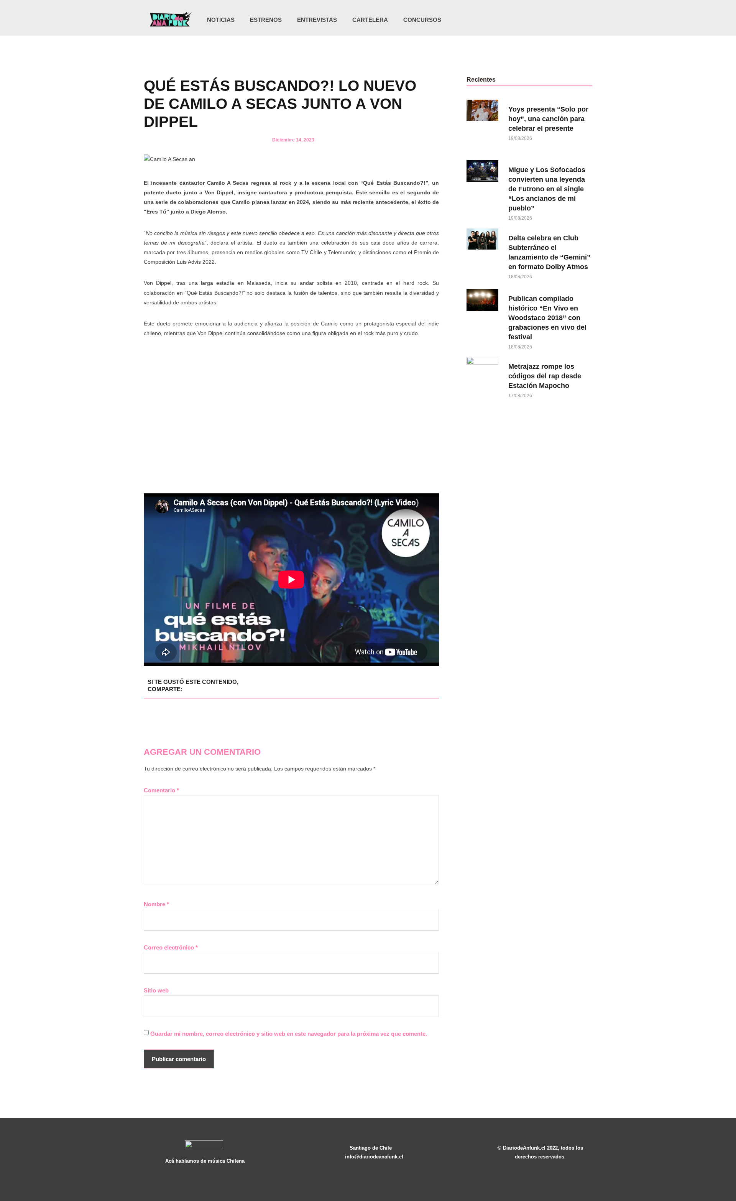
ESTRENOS (266, 19)
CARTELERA (370, 19)
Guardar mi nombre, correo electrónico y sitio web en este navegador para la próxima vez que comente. (288, 1033)
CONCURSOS (422, 19)
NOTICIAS (221, 19)
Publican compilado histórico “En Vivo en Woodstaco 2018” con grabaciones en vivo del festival (547, 318)
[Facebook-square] (555, 20)
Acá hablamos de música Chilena (205, 1161)
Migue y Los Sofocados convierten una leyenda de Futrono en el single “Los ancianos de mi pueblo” (546, 189)
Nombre (156, 904)
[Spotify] (570, 20)
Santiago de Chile (371, 1148)
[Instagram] (539, 20)
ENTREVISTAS (317, 19)
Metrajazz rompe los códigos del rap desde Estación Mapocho (544, 376)
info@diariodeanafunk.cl (374, 1157)
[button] (583, 20)
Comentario (161, 790)
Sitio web (156, 990)
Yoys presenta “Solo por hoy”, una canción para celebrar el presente (548, 118)
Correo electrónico (171, 947)
